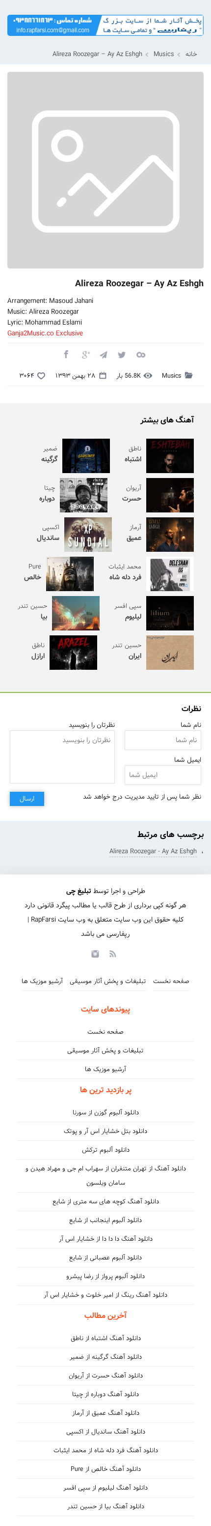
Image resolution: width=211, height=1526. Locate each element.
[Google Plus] (84, 354)
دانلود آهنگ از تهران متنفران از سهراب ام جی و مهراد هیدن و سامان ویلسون (106, 1176)
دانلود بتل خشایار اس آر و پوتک (105, 1131)
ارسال (27, 799)
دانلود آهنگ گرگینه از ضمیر (106, 1357)
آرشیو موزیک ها (42, 981)
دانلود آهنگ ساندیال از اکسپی (105, 1432)
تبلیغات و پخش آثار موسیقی (108, 981)
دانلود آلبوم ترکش (106, 1150)
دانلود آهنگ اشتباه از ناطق (106, 1338)
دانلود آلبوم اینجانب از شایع (105, 1220)
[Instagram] (94, 953)
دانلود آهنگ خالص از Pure (106, 1469)
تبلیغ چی (78, 891)
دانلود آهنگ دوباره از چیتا (105, 1394)
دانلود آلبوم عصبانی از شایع (105, 1258)
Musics (164, 54)
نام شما (191, 725)
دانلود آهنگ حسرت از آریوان (106, 1376)
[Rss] (112, 953)
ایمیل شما (187, 760)
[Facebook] (66, 354)
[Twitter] (122, 354)
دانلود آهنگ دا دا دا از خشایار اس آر (106, 1239)
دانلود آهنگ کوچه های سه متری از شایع (106, 1202)
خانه (191, 54)
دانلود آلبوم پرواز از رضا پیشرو (105, 1276)
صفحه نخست (171, 981)
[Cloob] (140, 354)
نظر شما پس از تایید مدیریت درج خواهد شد (142, 797)
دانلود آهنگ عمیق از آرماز (105, 1413)
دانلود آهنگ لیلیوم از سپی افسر (105, 1488)
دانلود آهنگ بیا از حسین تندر (105, 1506)
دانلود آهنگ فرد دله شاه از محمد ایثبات (105, 1450)
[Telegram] (103, 354)
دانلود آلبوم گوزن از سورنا (106, 1112)
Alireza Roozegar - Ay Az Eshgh (153, 851)
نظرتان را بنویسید (92, 725)
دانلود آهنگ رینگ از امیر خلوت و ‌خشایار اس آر (105, 1295)
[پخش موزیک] (105, 39)
